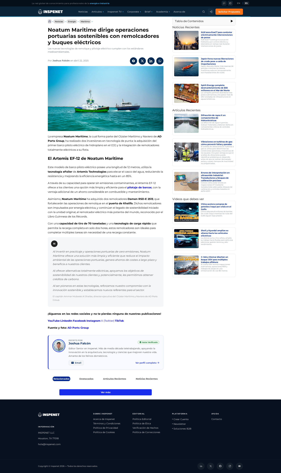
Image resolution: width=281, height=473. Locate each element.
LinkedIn (66, 320)
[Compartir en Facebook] (133, 60)
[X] (210, 466)
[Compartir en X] (142, 60)
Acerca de (179, 11)
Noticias (83, 11)
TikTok (119, 320)
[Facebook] (220, 466)
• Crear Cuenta (180, 419)
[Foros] (224, 3)
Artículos (97, 11)
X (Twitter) (107, 320)
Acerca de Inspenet (104, 419)
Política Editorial (142, 419)
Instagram (93, 320)
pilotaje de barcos (139, 187)
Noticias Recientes (147, 378)
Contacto (216, 419)
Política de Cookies (104, 432)
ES (246, 3)
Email (78, 362)
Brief (147, 11)
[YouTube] (239, 466)
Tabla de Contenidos (189, 21)
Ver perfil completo (145, 362)
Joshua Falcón (61, 60)
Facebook (79, 320)
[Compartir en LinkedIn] (151, 60)
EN (238, 3)
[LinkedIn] (201, 466)
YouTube (54, 320)
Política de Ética (142, 423)
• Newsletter (179, 424)
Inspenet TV (114, 11)
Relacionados (61, 378)
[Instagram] (229, 466)
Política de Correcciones (146, 432)
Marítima (85, 21)
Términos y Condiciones (106, 423)
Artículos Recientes (114, 378)
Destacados (86, 378)
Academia (162, 11)
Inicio (49, 21)
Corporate (133, 11)
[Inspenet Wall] (230, 3)
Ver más (105, 392)
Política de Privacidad (105, 428)
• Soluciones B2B (181, 428)
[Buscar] (203, 11)
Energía (72, 21)
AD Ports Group (78, 327)
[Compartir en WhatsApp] (159, 60)
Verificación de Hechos (145, 428)
